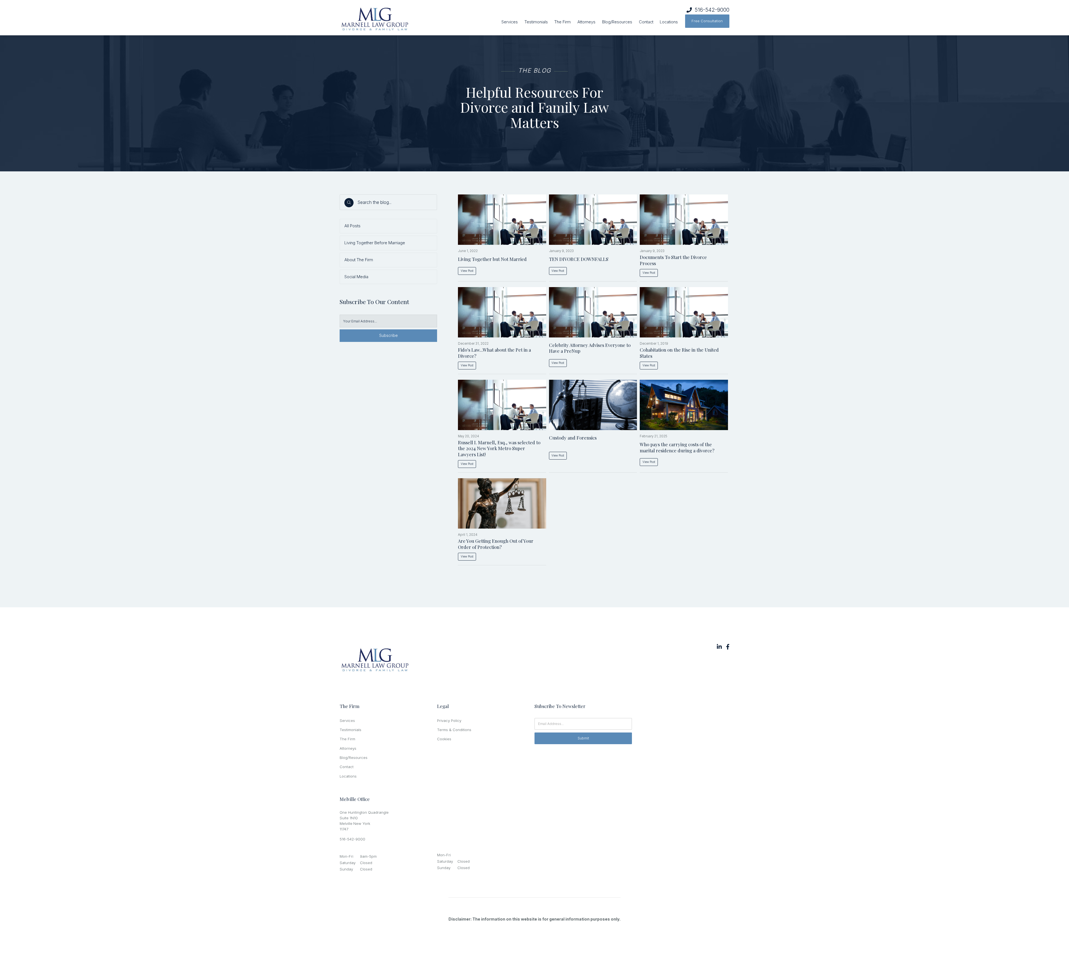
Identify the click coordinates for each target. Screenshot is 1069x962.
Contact (646, 21)
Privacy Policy (449, 720)
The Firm (562, 21)
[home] (398, 19)
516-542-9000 (712, 10)
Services (509, 21)
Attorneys (586, 21)
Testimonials (536, 21)
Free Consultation (707, 21)
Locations (669, 21)
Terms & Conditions (454, 730)
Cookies (444, 739)
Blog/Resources (617, 21)
